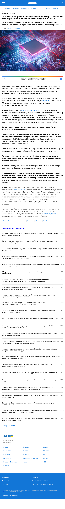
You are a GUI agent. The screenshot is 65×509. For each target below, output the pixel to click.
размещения (19, 190)
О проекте (5, 477)
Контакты (5, 484)
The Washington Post (30, 110)
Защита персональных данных (42, 484)
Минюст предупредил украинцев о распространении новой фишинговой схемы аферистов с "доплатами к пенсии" (26, 280)
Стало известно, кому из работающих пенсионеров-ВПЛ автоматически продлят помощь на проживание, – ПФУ (30, 411)
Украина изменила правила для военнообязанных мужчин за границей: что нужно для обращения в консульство (30, 342)
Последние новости (13, 228)
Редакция (5, 481)
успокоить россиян (49, 214)
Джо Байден (46, 220)
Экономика (30, 220)
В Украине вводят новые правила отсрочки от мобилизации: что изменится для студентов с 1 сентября (27, 288)
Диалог (3, 11)
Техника (38, 220)
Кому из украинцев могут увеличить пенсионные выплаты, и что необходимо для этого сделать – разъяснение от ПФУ (27, 388)
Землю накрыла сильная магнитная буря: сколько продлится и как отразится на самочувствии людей (28, 296)
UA (62, 3)
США (4, 220)
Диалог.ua (4, 491)
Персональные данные (40, 481)
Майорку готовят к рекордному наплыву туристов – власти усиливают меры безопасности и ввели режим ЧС (30, 373)
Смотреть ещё (8, 426)
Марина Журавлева (14, 29)
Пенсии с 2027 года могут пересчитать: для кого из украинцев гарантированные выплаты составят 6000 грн (26, 303)
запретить (46, 101)
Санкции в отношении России (16, 220)
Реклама (35, 477)
